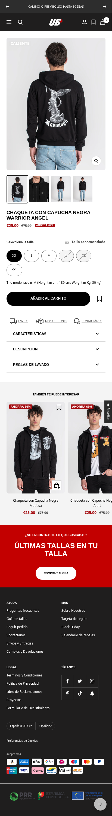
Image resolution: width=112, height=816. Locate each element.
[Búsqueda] (20, 22)
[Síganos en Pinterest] (67, 693)
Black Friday (70, 627)
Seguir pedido (17, 627)
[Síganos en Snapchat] (92, 693)
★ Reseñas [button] (108, 411)
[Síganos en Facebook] (67, 681)
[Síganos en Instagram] (92, 681)
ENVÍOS (23, 321)
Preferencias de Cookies (22, 741)
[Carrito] (102, 22)
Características (29, 334)
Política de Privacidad (23, 683)
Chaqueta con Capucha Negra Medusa (35, 503)
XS (14, 255)
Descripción (25, 349)
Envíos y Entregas (20, 643)
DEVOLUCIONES (56, 321)
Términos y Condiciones (24, 675)
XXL (14, 269)
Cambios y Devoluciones (25, 651)
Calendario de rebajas (78, 635)
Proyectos (14, 699)
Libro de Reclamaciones (24, 691)
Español (44, 726)
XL (84, 255)
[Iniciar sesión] (84, 22)
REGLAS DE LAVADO (31, 365)
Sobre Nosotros (73, 610)
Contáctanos (16, 635)
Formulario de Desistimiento (28, 708)
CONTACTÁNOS (92, 321)
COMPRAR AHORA (56, 573)
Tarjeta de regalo (74, 618)
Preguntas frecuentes (23, 610)
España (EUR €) (20, 726)
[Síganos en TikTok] (80, 693)
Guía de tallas (17, 618)
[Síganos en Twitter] (80, 681)
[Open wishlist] (94, 22)
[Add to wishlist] (99, 299)
